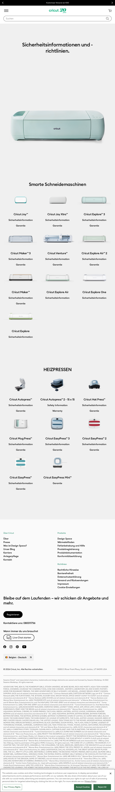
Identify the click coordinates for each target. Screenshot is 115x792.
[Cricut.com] (57, 10)
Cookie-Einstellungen (69, 587)
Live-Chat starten (22, 637)
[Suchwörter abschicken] (107, 18)
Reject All (102, 787)
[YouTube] (24, 646)
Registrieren (13, 614)
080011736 (29, 623)
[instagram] (11, 646)
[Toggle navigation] (6, 11)
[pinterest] (17, 646)
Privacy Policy (90, 781)
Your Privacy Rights (12, 787)
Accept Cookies (83, 787)
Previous (2, 3)
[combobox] (57, 18)
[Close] (110, 773)
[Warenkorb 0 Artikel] (109, 10)
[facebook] (4, 646)
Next (112, 3)
